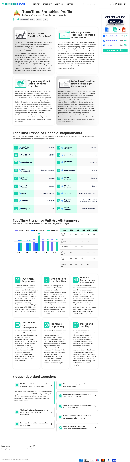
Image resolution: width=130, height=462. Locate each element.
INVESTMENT (47, 4)
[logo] (13, 4)
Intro (16, 19)
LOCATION (59, 4)
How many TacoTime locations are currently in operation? (77, 395)
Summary (24, 19)
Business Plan (110, 41)
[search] (110, 4)
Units (32, 19)
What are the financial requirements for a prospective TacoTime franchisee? (34, 412)
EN (125, 4)
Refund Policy (5, 452)
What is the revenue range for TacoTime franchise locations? (75, 427)
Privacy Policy (5, 449)
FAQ (45, 19)
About (39, 19)
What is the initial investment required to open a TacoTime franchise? (34, 385)
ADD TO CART (115, 50)
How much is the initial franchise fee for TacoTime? (34, 424)
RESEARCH (69, 4)
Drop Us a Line (31, 449)
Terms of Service (6, 455)
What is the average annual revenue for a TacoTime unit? (77, 406)
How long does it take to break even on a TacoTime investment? (77, 417)
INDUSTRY (36, 4)
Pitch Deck (109, 45)
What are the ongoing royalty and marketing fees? (76, 385)
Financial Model (111, 36)
